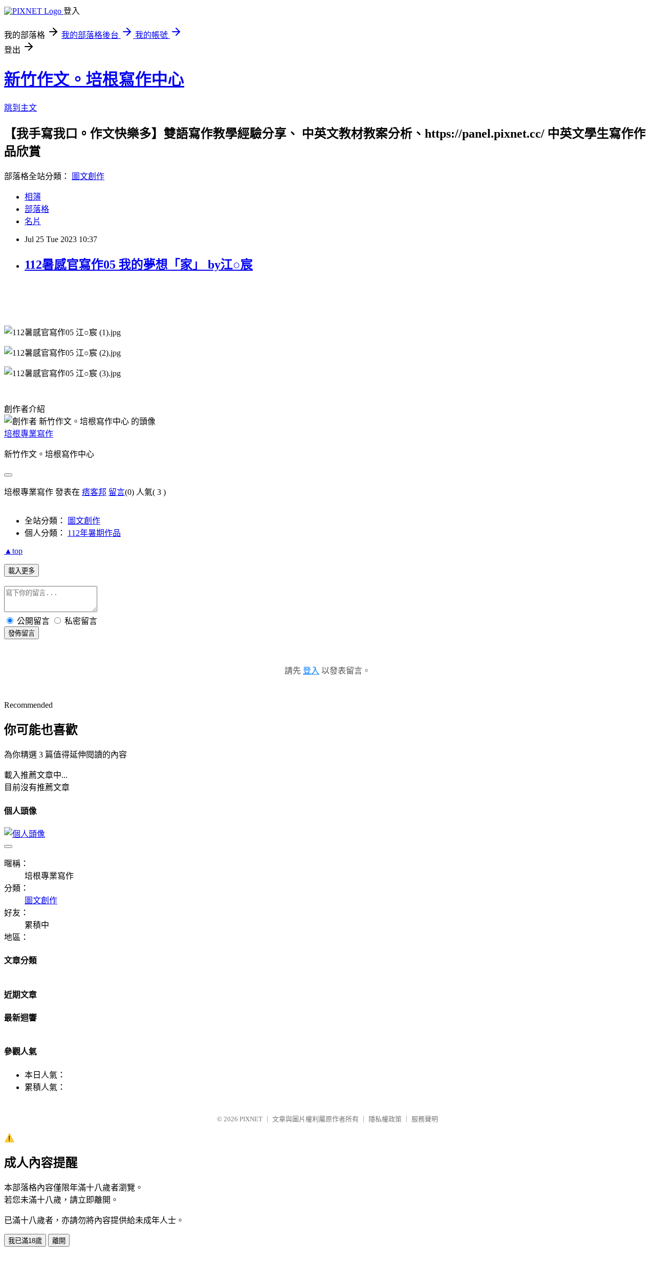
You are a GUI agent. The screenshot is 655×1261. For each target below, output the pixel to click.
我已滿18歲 (25, 1241)
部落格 (37, 209)
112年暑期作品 (94, 533)
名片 (33, 221)
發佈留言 (21, 633)
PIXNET (251, 1119)
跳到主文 (20, 107)
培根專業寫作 (28, 433)
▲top (13, 551)
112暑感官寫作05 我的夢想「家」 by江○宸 (139, 264)
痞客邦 (94, 492)
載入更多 (21, 571)
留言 (116, 492)
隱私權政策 (385, 1119)
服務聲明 (424, 1119)
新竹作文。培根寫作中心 (94, 79)
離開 (59, 1241)
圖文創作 (88, 176)
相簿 (33, 196)
